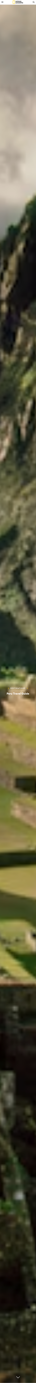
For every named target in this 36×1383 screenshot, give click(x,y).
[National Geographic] (18, 2)
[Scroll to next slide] (18, 1377)
